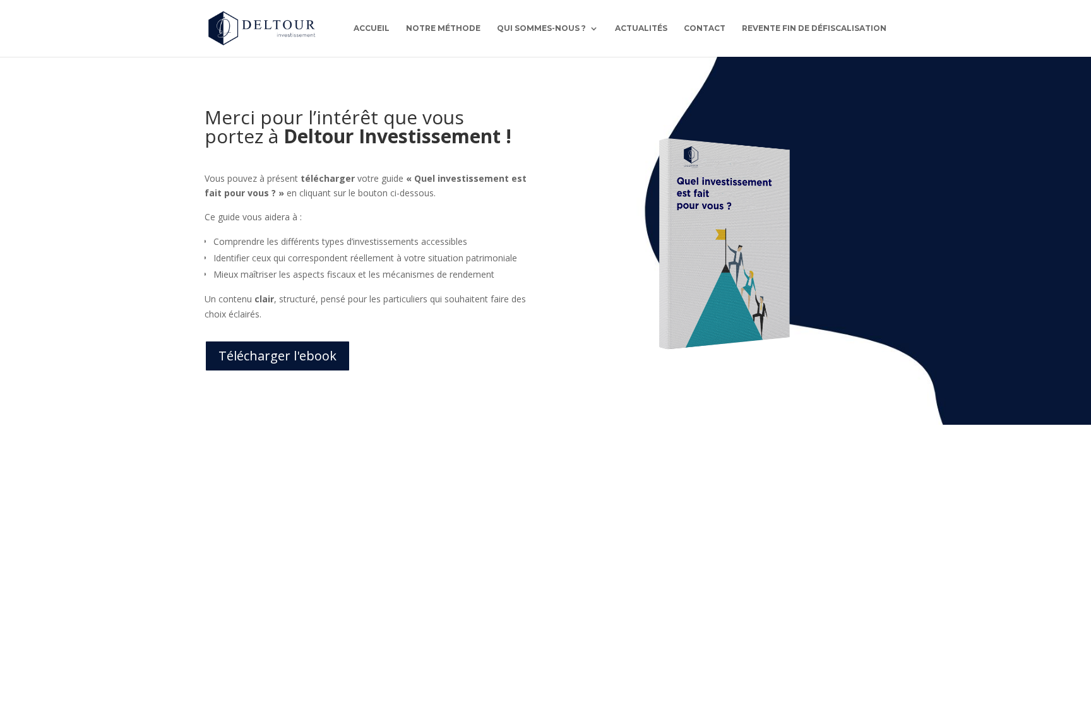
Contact (704, 28)
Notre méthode (443, 28)
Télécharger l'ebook (277, 355)
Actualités (641, 28)
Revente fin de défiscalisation (814, 28)
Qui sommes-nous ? (541, 28)
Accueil (372, 28)
